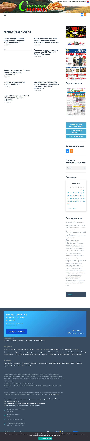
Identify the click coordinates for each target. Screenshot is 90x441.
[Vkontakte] (82, 14)
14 (78, 195)
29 (81, 201)
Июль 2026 (17, 363)
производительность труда (73, 278)
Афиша (13, 349)
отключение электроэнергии (78, 270)
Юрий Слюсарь (79, 245)
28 (78, 201)
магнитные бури (74, 258)
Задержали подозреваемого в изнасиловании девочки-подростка (16, 98)
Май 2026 (34, 363)
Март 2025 (17, 365)
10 (68, 195)
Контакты (14, 340)
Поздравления (8, 354)
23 (84, 198)
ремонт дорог (77, 280)
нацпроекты (70, 263)
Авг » (75, 209)
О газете (21, 340)
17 (68, 198)
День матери (69, 230)
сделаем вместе (76, 282)
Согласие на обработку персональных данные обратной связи (24, 403)
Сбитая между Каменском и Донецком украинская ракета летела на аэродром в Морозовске (46, 85)
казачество (79, 255)
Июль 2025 (61, 363)
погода (69, 275)
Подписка (29, 340)
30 (84, 201)
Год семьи (82, 225)
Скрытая (44, 354)
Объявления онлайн (63, 352)
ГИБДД (80, 222)
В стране (46, 349)
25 (71, 201)
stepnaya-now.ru (55, 394)
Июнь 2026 (26, 363)
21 (78, 198)
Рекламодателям (39, 340)
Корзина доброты (77, 235)
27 (76, 201)
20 (76, 198)
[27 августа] (76, 101)
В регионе (38, 349)
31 (68, 204)
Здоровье (18, 352)
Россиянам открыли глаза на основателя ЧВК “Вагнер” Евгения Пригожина (46, 52)
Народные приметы (29, 352)
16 (83, 195)
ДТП (67, 227)
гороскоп (79, 250)
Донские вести (8, 352)
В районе (30, 349)
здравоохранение (75, 253)
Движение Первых (74, 227)
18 (71, 198)
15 (81, 195)
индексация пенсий (71, 255)
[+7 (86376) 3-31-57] (5, 415)
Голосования (66, 349)
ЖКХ (73, 230)
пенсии (84, 273)
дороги (67, 253)
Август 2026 (8, 363)
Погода (69, 294)
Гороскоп (75, 349)
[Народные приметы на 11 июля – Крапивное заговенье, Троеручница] (17, 50)
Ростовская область (72, 241)
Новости (6, 340)
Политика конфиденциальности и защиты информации (22, 405)
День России (82, 227)
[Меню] (4, 15)
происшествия (70, 280)
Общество (51, 352)
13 (76, 195)
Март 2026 (52, 363)
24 (68, 201)
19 (73, 198)
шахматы (68, 285)
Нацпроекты (42, 352)
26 (73, 201)
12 (73, 195)
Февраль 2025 (27, 365)
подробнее (41, 434)
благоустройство (70, 248)
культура (68, 258)
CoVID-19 (7, 349)
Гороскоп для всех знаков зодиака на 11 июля (14, 83)
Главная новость (55, 349)
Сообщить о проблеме (17, 331)
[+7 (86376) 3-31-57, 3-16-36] (5, 410)
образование (76, 268)
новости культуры (74, 264)
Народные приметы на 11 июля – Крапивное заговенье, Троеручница (17, 72)
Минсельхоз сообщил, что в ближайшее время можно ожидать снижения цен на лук (46, 40)
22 (81, 198)
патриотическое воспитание (74, 273)
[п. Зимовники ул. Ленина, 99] (5, 424)
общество (68, 270)
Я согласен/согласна (45, 438)
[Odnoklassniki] (85, 14)
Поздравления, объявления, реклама (27, 354)
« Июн (70, 209)
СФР (74, 246)
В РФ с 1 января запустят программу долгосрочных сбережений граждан (14, 40)
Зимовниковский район (76, 234)
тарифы (82, 282)
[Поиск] (84, 168)
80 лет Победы (72, 223)
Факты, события (76, 354)
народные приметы (76, 260)
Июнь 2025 (70, 363)
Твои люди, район (63, 354)
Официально (75, 352)
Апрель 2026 (43, 363)
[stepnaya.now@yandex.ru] (5, 419)
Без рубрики (22, 349)
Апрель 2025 (8, 365)
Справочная (52, 354)
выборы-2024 (70, 251)
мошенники (82, 258)
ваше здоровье (79, 248)
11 (71, 195)
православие (77, 275)
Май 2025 (78, 363)
